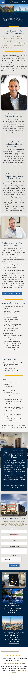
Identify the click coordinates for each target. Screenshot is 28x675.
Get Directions (12, 612)
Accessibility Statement (20, 663)
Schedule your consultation (12, 485)
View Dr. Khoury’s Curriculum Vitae (12, 293)
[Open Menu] (2, 2)
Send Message (14, 565)
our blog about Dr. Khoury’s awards (15, 425)
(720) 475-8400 (24, 1)
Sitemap (12, 663)
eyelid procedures (20, 57)
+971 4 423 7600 (14, 641)
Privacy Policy (7, 663)
